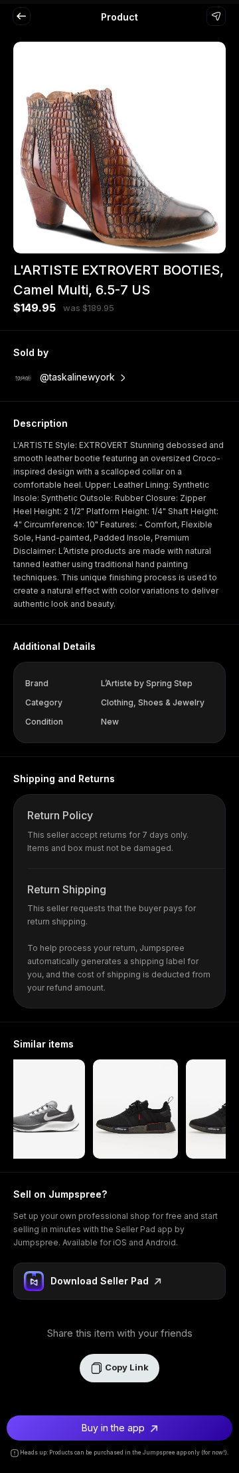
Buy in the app (114, 1427)
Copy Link (126, 1367)
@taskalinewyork (77, 376)
